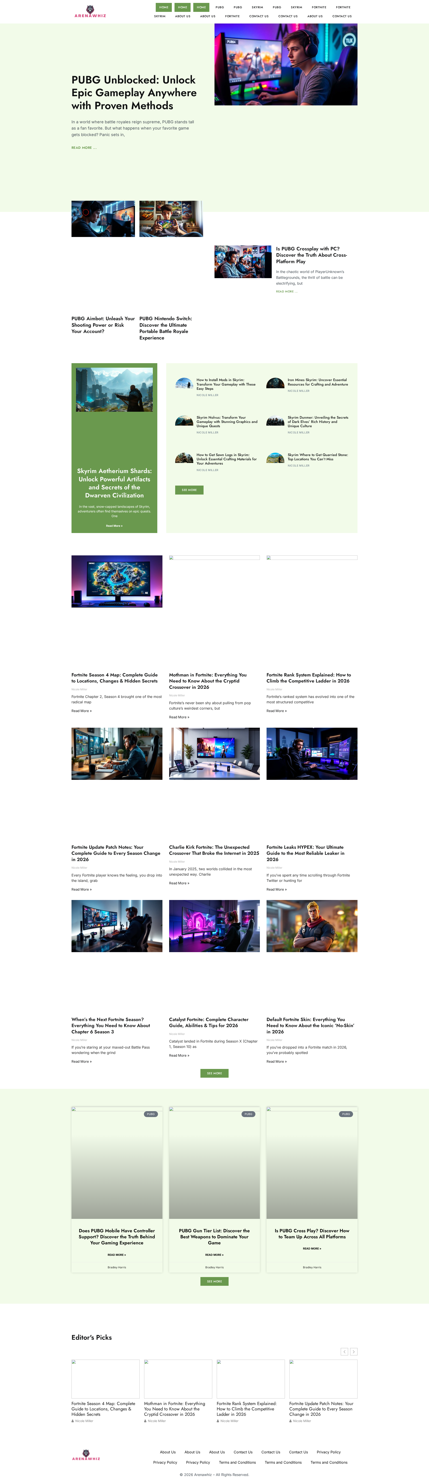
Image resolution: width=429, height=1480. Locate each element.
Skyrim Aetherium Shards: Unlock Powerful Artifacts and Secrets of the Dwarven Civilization (114, 483)
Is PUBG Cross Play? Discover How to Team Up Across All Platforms (312, 1233)
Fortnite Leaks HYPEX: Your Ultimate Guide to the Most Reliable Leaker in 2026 (306, 853)
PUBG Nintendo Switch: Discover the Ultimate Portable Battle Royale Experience (165, 328)
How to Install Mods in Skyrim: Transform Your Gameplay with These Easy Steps (226, 384)
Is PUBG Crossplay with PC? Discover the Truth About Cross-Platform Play (311, 255)
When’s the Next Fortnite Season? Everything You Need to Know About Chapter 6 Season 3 (111, 1025)
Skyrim (257, 7)
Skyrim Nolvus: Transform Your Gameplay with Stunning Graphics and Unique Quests (227, 422)
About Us (182, 16)
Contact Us (259, 16)
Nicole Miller (84, 1421)
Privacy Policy (329, 1452)
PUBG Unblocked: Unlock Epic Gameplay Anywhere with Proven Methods (134, 92)
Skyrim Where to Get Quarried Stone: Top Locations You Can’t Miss (318, 457)
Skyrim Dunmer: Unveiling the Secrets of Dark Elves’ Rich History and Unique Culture (318, 422)
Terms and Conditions (237, 1462)
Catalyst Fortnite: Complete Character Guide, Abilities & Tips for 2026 (208, 1022)
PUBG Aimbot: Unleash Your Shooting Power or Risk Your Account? (103, 325)
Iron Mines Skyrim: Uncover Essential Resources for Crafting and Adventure (318, 382)
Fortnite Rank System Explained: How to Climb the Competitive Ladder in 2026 (309, 678)
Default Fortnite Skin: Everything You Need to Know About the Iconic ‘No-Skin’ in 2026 (311, 1025)
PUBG (220, 7)
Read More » (114, 525)
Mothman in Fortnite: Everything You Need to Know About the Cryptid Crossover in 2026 (208, 681)
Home (163, 7)
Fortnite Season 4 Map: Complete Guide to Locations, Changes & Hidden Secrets (115, 678)
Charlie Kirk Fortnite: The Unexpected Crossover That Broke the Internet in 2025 (214, 850)
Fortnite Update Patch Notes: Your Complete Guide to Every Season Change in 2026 (116, 853)
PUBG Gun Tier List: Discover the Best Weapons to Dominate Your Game (214, 1236)
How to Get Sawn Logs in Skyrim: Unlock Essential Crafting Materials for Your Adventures (227, 459)
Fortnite (319, 7)
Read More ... (84, 147)
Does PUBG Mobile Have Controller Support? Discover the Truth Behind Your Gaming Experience (117, 1236)
